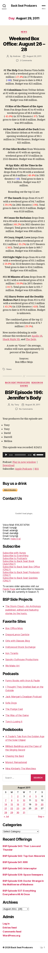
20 (42, 804)
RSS (37, 468)
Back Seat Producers (24, 5)
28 (5, 812)
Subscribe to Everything (15, 555)
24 (24, 808)
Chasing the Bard (14, 756)
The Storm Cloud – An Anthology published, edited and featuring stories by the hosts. (23, 610)
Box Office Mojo (14, 628)
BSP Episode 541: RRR (15, 862)
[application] (24, 454)
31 (24, 812)
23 (18, 808)
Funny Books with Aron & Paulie (22, 680)
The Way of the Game (17, 715)
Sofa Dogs (11, 702)
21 (6, 808)
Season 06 (37, 382)
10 (24, 800)
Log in (6, 923)
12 (36, 800)
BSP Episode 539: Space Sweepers (23, 874)
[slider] (40, 454)
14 (6, 804)
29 (11, 812)
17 (24, 804)
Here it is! (16, 538)
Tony (16, 404)
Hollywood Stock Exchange (20, 647)
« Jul (6, 816)
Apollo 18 (37, 336)
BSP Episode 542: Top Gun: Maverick (24, 856)
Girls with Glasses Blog (17, 640)
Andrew (16, 56)
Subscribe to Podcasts (15, 558)
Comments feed (12, 931)
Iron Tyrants (11, 653)
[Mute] (34, 454)
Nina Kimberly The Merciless (20, 768)
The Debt (31, 339)
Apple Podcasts (23, 468)
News (24, 32)
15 (12, 804)
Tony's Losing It (13, 721)
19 (36, 804)
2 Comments (26, 60)
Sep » (41, 816)
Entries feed (10, 927)
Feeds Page (9, 589)
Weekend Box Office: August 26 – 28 (24, 44)
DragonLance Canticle (17, 634)
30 (18, 812)
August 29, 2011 (34, 56)
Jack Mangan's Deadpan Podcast (23, 696)
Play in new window (24, 462)
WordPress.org (11, 935)
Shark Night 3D (11, 339)
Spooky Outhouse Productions (21, 659)
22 (11, 808)
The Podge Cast (14, 709)
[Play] (6, 454)
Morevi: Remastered (16, 762)
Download (8, 465)
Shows (24, 386)
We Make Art (12, 665)
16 (18, 804)
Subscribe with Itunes (14, 552)
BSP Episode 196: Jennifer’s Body (24, 395)
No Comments (26, 409)
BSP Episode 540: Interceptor (20, 868)
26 (36, 808)
